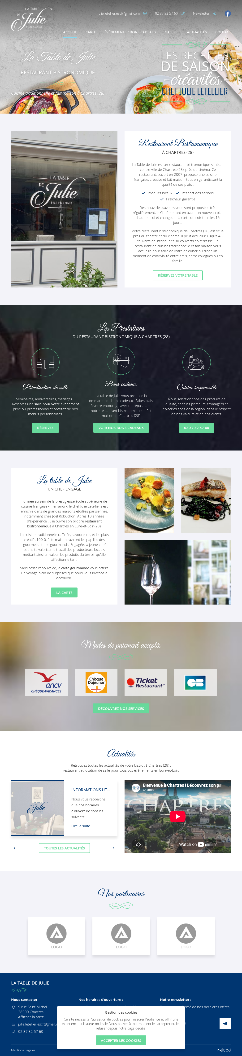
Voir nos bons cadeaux (121, 427)
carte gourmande (75, 568)
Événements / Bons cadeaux (130, 32)
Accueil (70, 32)
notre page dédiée (132, 1028)
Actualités (197, 32)
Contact (223, 32)
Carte (91, 32)
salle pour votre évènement (56, 404)
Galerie (171, 32)
